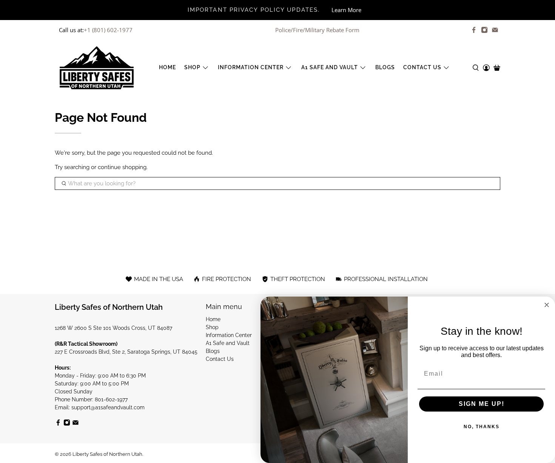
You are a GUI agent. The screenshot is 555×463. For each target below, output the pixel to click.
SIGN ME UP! (481, 404)
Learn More (346, 10)
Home (167, 67)
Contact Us (422, 67)
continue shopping (122, 167)
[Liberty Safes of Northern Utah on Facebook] (473, 29)
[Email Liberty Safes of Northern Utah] (495, 29)
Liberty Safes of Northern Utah (107, 454)
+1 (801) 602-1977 (108, 30)
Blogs (385, 67)
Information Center (251, 67)
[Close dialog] (546, 304)
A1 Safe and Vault (329, 67)
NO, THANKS (481, 426)
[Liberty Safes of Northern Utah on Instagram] (484, 29)
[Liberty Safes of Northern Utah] (96, 67)
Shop (192, 67)
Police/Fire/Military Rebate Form (317, 30)
